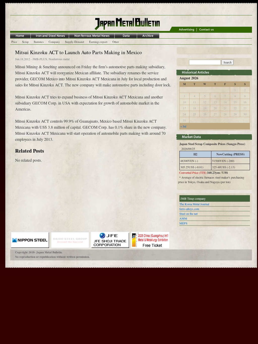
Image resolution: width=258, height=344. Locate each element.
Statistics (39, 42)
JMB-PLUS (40, 59)
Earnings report (98, 42)
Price (14, 42)
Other (115, 42)
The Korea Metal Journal (194, 204)
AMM (183, 218)
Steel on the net (188, 214)
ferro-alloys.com (189, 209)
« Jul (183, 126)
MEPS (183, 223)
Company (54, 42)
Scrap (25, 42)
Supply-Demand (74, 42)
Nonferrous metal (59, 59)
